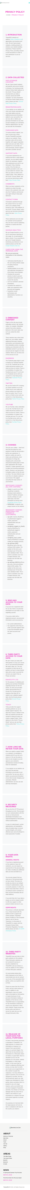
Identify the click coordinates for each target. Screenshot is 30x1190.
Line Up (5, 1144)
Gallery (5, 1146)
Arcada (5, 1164)
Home (8, 15)
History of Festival (8, 1136)
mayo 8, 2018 (7, 1175)
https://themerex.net (16, 39)
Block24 (5, 1162)
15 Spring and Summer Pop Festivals (12, 1172)
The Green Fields (7, 1158)
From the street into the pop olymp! (12, 1178)
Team (4, 1142)
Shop (4, 1147)
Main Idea (5, 1138)
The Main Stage (7, 1156)
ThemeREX (6, 1187)
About (5, 1140)
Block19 (5, 1160)
